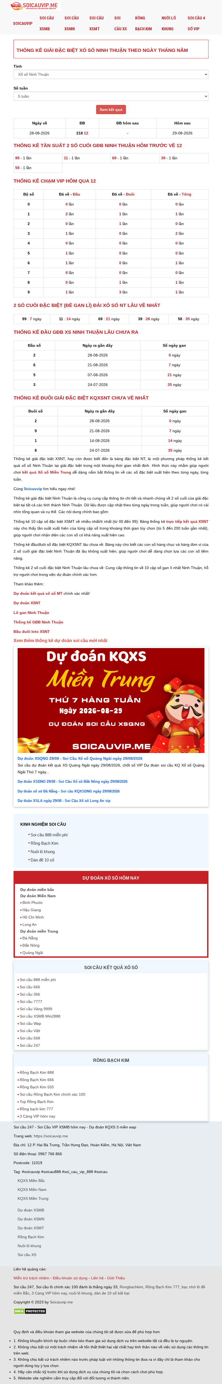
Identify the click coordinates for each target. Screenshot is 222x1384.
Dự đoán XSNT (27, 603)
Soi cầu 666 (30, 987)
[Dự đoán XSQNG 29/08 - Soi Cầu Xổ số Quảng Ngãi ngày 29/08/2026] (111, 751)
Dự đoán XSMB (31, 1210)
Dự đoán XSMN (31, 1219)
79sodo (33, 1322)
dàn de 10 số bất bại (111, 1293)
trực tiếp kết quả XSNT (187, 521)
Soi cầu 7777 (31, 1001)
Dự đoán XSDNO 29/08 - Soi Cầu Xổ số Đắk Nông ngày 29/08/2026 (73, 781)
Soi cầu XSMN (71, 23)
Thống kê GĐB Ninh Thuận (38, 622)
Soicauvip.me (61, 1302)
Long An (29, 924)
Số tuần (21, 88)
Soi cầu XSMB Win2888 (40, 1016)
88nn (45, 1322)
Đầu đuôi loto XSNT (32, 631)
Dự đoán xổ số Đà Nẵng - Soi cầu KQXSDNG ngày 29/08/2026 (69, 791)
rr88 (70, 1322)
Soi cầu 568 (30, 1038)
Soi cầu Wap (30, 1023)
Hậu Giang (31, 910)
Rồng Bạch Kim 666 (37, 1080)
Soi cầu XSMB (47, 23)
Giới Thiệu (116, 1278)
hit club (20, 1322)
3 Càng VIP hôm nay (37, 1116)
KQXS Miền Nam (32, 1189)
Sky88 (61, 1322)
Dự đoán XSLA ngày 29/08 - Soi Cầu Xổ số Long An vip (64, 801)
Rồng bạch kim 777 (36, 1109)
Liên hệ (97, 1278)
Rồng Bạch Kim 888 (37, 1072)
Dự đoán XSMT (31, 1228)
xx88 (80, 1322)
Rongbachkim (131, 1287)
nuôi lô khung (80, 1293)
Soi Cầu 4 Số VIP (196, 23)
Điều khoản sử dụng (70, 1278)
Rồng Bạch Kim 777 (162, 1287)
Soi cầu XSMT (96, 23)
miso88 (91, 1322)
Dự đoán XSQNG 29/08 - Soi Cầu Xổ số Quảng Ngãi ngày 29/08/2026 (80, 758)
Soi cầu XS (120, 23)
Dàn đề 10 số (42, 860)
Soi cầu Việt (30, 1031)
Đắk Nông (31, 945)
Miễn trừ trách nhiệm (31, 1278)
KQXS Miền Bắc (31, 1180)
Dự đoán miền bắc (37, 889)
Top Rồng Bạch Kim (37, 1101)
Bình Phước (32, 902)
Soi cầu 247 (30, 1045)
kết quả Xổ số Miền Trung (46, 472)
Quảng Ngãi (32, 952)
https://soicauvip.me (51, 1136)
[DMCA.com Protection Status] (30, 1313)
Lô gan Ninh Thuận (31, 612)
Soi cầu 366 (30, 994)
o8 (52, 1322)
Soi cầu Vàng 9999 (36, 1009)
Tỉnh (18, 66)
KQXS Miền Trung (33, 1198)
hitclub (103, 1322)
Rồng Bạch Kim (143, 23)
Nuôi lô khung (169, 23)
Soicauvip (22, 23)
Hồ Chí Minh (33, 917)
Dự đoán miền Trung (39, 931)
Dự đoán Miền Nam (38, 896)
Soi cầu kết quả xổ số (111, 967)
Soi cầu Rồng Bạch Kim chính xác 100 (52, 1094)
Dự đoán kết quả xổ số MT (38, 593)
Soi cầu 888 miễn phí (49, 835)
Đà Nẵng (30, 938)
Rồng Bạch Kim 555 (37, 1087)
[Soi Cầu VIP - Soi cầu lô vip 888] (35, 6)
